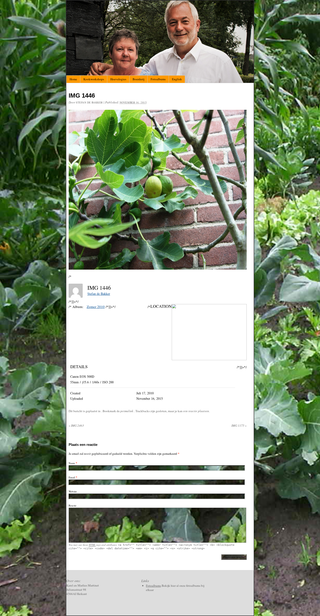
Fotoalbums (158, 79)
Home (73, 79)
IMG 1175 (239, 425)
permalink (127, 411)
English (177, 79)
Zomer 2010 (96, 306)
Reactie (72, 505)
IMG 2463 (76, 425)
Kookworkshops (93, 79)
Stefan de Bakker (89, 102)
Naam (72, 463)
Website (73, 491)
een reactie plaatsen (196, 411)
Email (72, 477)
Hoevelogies (118, 79)
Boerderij (138, 79)
